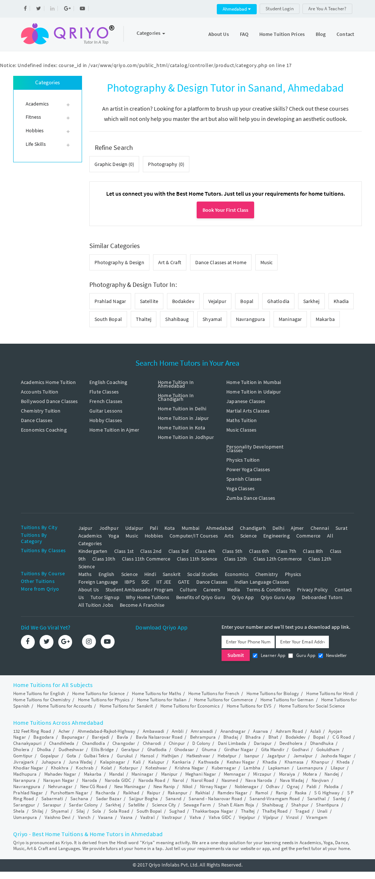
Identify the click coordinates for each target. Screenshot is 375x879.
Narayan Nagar (58, 780)
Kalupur (156, 762)
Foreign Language (98, 582)
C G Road (342, 737)
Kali (137, 762)
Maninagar (290, 319)
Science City (164, 805)
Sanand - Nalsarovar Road (215, 798)
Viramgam (317, 817)
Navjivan (320, 780)
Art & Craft (169, 262)
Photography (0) (166, 164)
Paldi (311, 786)
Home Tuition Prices (282, 34)
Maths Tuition (241, 420)
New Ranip (164, 786)
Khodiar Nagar (28, 768)
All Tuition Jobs (95, 605)
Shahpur (300, 805)
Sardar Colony (83, 805)
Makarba (325, 319)
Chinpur (177, 743)
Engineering (276, 535)
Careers (211, 589)
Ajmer (297, 528)
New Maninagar (130, 786)
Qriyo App (243, 597)
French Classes (105, 401)
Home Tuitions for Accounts (64, 706)
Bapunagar (73, 737)
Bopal (246, 301)
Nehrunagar (60, 786)
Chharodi (152, 743)
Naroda (89, 780)
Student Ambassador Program (139, 589)
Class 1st (124, 551)
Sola (96, 811)
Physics (293, 574)
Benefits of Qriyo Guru (200, 597)
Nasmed (230, 780)
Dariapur (263, 743)
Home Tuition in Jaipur (183, 418)
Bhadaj (230, 737)
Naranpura (24, 780)
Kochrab (84, 768)
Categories (149, 33)
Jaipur (85, 528)
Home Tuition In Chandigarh (176, 397)
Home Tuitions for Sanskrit (126, 706)
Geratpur (130, 749)
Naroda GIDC (118, 780)
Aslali (315, 731)
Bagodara (43, 737)
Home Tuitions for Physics (104, 700)
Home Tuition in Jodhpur (186, 437)
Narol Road (202, 780)
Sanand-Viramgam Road (274, 798)
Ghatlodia (278, 301)
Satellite (149, 301)
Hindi (150, 574)
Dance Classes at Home (220, 262)
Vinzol (292, 817)
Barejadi (100, 737)
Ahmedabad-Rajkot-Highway (106, 731)
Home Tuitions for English (39, 693)
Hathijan (170, 756)
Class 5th (232, 551)
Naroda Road (151, 780)
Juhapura (51, 762)
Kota (169, 528)
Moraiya (287, 774)
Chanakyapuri (27, 743)
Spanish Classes (243, 479)
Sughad (177, 811)
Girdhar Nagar (238, 749)
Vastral (147, 817)
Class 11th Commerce (146, 558)
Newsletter (336, 655)
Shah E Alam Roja (236, 805)
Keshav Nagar (241, 762)
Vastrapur (172, 817)
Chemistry (266, 574)
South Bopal (108, 319)
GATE (184, 582)
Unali (322, 811)
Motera (310, 774)
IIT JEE (163, 582)
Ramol (261, 793)
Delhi (278, 528)
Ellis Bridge (102, 749)
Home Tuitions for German (286, 700)
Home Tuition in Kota (181, 427)
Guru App (305, 655)
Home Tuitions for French (213, 693)
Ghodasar (184, 749)
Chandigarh (253, 528)
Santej (339, 798)
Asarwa (260, 731)
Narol (178, 780)
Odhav (272, 786)
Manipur (169, 774)
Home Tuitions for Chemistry (41, 700)
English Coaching (108, 382)
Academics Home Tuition (48, 382)
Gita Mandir (273, 749)
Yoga (113, 535)
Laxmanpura (310, 768)
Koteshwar (156, 768)
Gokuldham (328, 749)
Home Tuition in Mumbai (253, 382)
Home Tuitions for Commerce (223, 700)
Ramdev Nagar (233, 793)
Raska (301, 793)
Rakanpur (178, 793)
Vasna (126, 817)
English (107, 574)
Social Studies (202, 574)
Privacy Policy (312, 589)
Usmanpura (25, 817)
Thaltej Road (274, 811)
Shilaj (37, 811)
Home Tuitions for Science (98, 693)
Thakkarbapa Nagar (212, 811)
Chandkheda (61, 743)
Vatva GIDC (220, 817)
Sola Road (119, 811)
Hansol (147, 756)
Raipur (153, 793)
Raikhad (131, 793)
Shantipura (327, 805)
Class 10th (103, 558)
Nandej (331, 774)
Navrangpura (250, 319)
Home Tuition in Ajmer (114, 430)
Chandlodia (93, 743)
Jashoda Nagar (335, 756)
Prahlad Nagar (110, 301)
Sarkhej (311, 301)
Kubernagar (224, 768)
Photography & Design (119, 262)
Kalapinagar (112, 762)
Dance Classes (36, 420)
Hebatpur (227, 756)
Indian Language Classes (261, 582)
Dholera (21, 749)
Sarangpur (24, 805)
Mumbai (191, 528)
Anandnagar (233, 731)
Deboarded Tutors (322, 597)
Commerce (308, 535)
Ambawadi (153, 731)
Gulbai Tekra (96, 756)
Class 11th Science (197, 558)
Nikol (187, 786)
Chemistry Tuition (41, 411)
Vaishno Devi (57, 817)
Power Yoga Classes (248, 469)
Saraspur (52, 805)
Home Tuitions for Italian (162, 700)
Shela (19, 811)
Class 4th (205, 551)
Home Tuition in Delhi (182, 408)
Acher (64, 731)
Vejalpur (217, 301)
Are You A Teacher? (327, 8)
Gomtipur (23, 756)
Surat (341, 528)
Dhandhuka (322, 743)
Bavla (123, 737)
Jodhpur (109, 528)
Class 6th (259, 551)
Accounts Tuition (39, 392)
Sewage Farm (197, 805)
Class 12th (235, 558)
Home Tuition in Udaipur (253, 392)
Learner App (272, 655)
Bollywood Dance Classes (49, 401)
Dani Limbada (232, 743)
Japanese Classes (245, 401)
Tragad (302, 811)
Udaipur (134, 528)
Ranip (281, 793)
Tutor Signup (104, 597)
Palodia (331, 786)
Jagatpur (276, 756)
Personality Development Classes (254, 448)
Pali (154, 528)
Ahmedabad (235, 9)
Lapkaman (279, 768)
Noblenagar (247, 786)
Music (266, 262)
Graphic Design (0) (114, 164)
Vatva (195, 817)
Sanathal (316, 798)
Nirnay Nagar (213, 786)
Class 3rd (178, 551)
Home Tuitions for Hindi (329, 693)
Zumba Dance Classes (250, 498)
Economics (237, 574)
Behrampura (203, 737)
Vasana (105, 817)
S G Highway (326, 793)
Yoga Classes (240, 488)
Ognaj (293, 786)
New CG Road (93, 786)
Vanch (84, 817)
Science (248, 535)
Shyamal (212, 319)
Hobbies (154, 535)
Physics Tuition (243, 460)
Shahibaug (177, 319)
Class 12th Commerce (277, 558)
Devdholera (290, 743)
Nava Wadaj (292, 780)
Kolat (106, 768)
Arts (229, 535)
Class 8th (313, 551)
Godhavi (300, 749)
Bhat (273, 737)
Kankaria (181, 762)
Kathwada (208, 762)
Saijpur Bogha (143, 798)
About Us (218, 34)
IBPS (130, 582)
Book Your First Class (225, 210)
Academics (90, 535)
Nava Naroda (258, 780)
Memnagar (235, 774)
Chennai (320, 528)
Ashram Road (289, 731)
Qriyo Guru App (278, 597)
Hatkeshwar (198, 756)
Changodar (123, 743)
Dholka (44, 749)
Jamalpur (303, 756)
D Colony (201, 743)
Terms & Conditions (268, 589)
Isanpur (252, 756)
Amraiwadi (202, 731)
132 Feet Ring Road (32, 731)
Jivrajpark (23, 762)
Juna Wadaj (80, 762)
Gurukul (125, 756)
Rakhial (202, 793)
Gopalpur (49, 756)
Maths (85, 574)
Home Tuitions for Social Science (312, 706)
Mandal (116, 774)
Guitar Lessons (105, 411)
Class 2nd (150, 551)
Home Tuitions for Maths (156, 693)
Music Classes (241, 430)
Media (233, 589)
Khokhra (59, 768)
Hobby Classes (105, 420)
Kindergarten (93, 551)
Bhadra (253, 737)
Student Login (279, 8)
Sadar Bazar (109, 798)
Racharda (105, 793)
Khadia (341, 301)
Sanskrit (172, 574)
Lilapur (338, 768)
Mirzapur (262, 774)
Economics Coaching (44, 430)
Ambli (177, 731)
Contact (345, 34)
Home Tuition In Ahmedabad (176, 384)
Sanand (173, 798)
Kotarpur (128, 768)
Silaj (80, 811)
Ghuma (209, 749)
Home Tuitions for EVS (249, 706)
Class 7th (286, 551)
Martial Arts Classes (248, 411)
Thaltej (144, 319)
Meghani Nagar (200, 774)
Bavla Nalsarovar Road (159, 737)
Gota (71, 756)
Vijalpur (271, 817)
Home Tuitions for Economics (189, 706)
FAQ (244, 34)
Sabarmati (52, 798)
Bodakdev (183, 301)
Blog (321, 34)
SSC (145, 582)
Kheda (343, 762)
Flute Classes (104, 392)
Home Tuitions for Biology (272, 693)
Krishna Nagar (189, 768)
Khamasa (294, 762)
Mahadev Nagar (60, 774)
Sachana (79, 798)
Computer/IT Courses (194, 535)
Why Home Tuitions (148, 597)
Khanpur (320, 762)
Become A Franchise (142, 605)
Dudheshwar (71, 749)
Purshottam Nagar (69, 793)
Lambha (252, 768)
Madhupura (25, 774)
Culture (188, 589)
